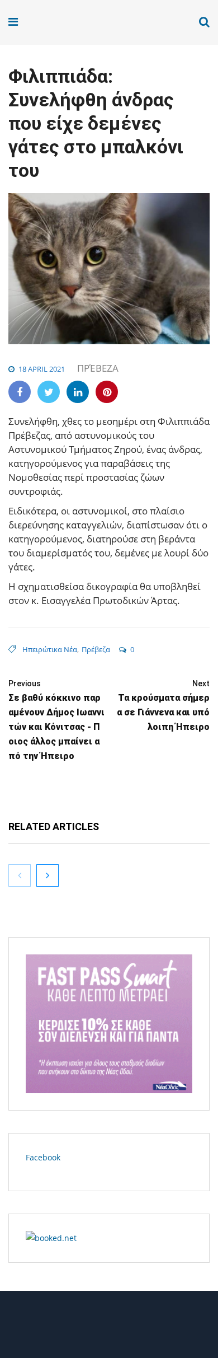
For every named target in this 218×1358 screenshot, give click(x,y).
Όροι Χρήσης (109, 1328)
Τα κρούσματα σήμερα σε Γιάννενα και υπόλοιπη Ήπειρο (163, 705)
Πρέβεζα (98, 368)
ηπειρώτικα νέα (49, 649)
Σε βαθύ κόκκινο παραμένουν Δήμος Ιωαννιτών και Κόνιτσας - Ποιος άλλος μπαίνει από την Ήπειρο (56, 720)
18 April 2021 (41, 369)
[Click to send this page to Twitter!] (48, 392)
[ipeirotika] (51, 22)
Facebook (43, 1157)
